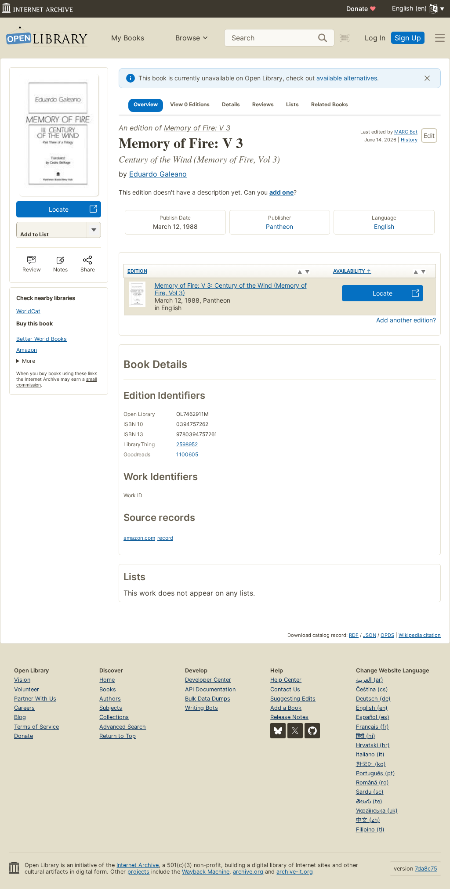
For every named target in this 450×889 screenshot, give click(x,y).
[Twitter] (295, 730)
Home (107, 679)
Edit (429, 135)
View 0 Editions (190, 104)
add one (281, 192)
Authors (110, 698)
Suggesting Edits (293, 698)
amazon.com (139, 538)
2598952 (187, 444)
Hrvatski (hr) (373, 745)
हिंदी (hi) (365, 736)
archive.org (248, 871)
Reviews (263, 104)
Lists (292, 104)
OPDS (387, 635)
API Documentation (210, 689)
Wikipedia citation (420, 635)
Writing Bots (201, 708)
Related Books (329, 104)
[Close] (427, 78)
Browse (187, 37)
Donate (361, 8)
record (165, 538)
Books (107, 689)
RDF (354, 635)
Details (231, 104)
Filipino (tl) (370, 829)
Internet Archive (137, 865)
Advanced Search (122, 726)
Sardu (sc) (370, 791)
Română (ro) (372, 782)
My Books (127, 37)
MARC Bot (405, 132)
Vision (22, 679)
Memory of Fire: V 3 (197, 127)
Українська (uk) (377, 810)
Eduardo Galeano (158, 174)
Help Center (285, 679)
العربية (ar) (369, 679)
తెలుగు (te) (369, 801)
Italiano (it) (370, 754)
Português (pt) (375, 773)
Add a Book (285, 708)
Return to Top (117, 736)
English (384, 226)
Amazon (26, 350)
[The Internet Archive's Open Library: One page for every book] (46, 38)
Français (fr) (372, 726)
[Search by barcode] (344, 37)
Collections (114, 717)
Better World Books (41, 339)
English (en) (372, 708)
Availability (352, 271)
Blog (20, 717)
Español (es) (372, 717)
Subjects (110, 708)
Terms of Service (36, 726)
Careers (24, 708)
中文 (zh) (368, 820)
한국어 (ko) (371, 764)
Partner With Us (35, 698)
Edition (137, 271)
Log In (375, 37)
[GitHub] (312, 730)
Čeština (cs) (372, 689)
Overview (146, 104)
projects (138, 871)
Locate (59, 209)
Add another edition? (406, 320)
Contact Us (285, 689)
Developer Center (208, 679)
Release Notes (289, 717)
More (28, 361)
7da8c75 (426, 868)
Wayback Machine (205, 871)
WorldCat (28, 311)
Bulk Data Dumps (207, 698)
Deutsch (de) (373, 698)
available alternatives (346, 78)
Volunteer (26, 689)
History (409, 140)
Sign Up (408, 37)
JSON (369, 635)
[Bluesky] (278, 730)
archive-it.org (294, 871)
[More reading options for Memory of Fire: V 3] (94, 230)
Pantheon (279, 226)
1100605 (187, 454)
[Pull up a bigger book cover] (58, 193)
